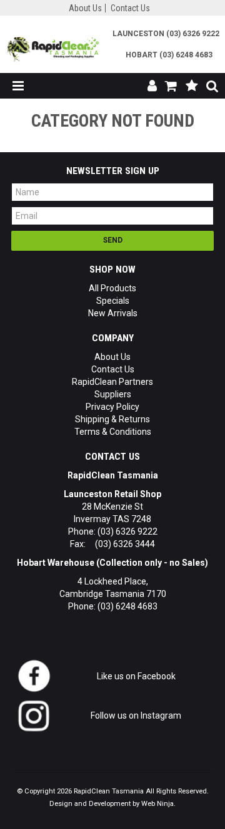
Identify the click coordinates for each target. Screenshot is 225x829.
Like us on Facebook (135, 676)
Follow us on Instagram (135, 715)
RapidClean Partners (112, 382)
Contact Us (130, 8)
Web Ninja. (158, 804)
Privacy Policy (112, 407)
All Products (112, 288)
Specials (112, 301)
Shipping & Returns (112, 419)
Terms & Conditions (112, 432)
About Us (85, 8)
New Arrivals (113, 313)
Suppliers (112, 394)
